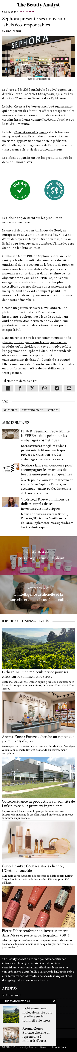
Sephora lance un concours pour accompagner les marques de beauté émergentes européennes (47, 470)
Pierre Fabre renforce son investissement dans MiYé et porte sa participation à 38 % (36, 933)
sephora (52, 410)
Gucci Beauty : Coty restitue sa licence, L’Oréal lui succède (33, 868)
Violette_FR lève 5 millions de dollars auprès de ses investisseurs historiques (45, 504)
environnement (32, 410)
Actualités (26, 11)
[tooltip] (7, 388)
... (67, 1047)
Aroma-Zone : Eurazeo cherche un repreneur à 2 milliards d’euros (38, 739)
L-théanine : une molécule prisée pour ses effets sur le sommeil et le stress (35, 674)
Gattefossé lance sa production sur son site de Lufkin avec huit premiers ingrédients (38, 803)
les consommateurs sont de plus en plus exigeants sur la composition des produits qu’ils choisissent (36, 342)
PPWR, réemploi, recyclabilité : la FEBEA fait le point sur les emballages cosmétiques (46, 436)
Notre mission (11, 995)
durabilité (10, 410)
